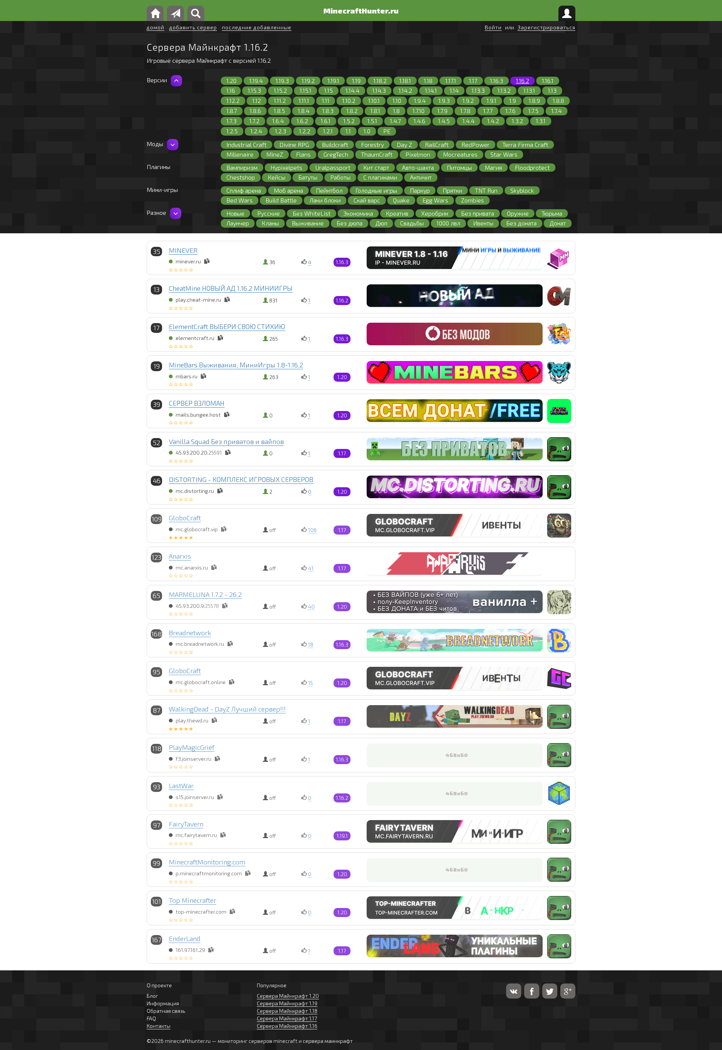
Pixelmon (417, 154)
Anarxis (180, 556)
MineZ (274, 154)
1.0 (367, 130)
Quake (401, 200)
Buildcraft (335, 144)
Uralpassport (332, 167)
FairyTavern (186, 824)
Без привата (477, 213)
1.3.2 (517, 120)
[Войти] (566, 13)
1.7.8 (465, 110)
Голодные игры (376, 190)
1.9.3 (444, 100)
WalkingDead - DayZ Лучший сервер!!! (227, 709)
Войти (493, 27)
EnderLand (184, 938)
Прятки (452, 190)
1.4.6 (419, 120)
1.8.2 (352, 110)
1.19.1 (333, 80)
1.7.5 (533, 110)
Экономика (358, 213)
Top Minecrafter (192, 900)
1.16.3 (496, 80)
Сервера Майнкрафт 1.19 (287, 1003)
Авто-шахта (418, 167)
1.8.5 (279, 110)
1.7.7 (488, 110)
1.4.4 (469, 120)
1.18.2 (380, 80)
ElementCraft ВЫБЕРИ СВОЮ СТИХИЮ (227, 326)
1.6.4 (278, 120)
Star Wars (503, 154)
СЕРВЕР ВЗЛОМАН (196, 403)
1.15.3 (254, 90)
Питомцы (459, 167)
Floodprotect (532, 167)
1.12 (256, 100)
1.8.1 (375, 110)
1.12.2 (233, 100)
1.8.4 (303, 110)
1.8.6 (255, 110)
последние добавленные (256, 27)
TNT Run (486, 190)
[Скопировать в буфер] (206, 261)
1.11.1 (304, 100)
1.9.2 (468, 100)
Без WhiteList (312, 213)
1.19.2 (308, 80)
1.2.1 (328, 130)
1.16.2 (522, 80)
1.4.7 (395, 120)
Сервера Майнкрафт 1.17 (287, 1018)
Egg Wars (435, 200)
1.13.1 (529, 90)
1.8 (396, 110)
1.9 (512, 100)
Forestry (372, 144)
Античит (421, 177)
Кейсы (276, 177)
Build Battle (281, 200)
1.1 (348, 130)
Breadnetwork (190, 632)
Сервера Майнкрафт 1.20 (288, 996)
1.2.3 (280, 130)
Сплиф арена (243, 190)
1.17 (473, 80)
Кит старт (376, 167)
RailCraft (437, 144)
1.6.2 (302, 120)
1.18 (428, 80)
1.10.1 (374, 100)
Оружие (518, 213)
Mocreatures (460, 154)
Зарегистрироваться (546, 27)
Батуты (307, 177)
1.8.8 (558, 100)
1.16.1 (548, 80)
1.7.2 (254, 120)
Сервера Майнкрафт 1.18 (287, 1011)
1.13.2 (504, 90)
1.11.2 (280, 100)
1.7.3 (231, 120)
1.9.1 (491, 100)
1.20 (231, 80)
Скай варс (366, 200)
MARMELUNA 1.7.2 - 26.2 (205, 594)
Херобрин (434, 213)
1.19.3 (282, 80)
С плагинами (380, 177)
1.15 (328, 90)
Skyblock (522, 190)
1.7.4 (556, 110)
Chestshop (240, 177)
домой (155, 27)
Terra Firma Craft (525, 144)
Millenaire (239, 154)
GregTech (335, 154)
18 (310, 644)
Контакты (158, 1026)
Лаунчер (237, 223)
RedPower (475, 144)
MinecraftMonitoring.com (207, 862)
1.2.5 (232, 130)
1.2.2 (304, 130)
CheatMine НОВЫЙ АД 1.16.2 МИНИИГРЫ (231, 288)
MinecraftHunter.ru (361, 10)
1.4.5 (444, 120)
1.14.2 (405, 90)
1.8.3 (328, 110)
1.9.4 (420, 100)
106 (312, 530)
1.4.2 (493, 120)
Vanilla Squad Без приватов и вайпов (226, 441)
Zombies (472, 200)
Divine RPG (294, 144)
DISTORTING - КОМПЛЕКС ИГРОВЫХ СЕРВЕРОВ (241, 479)
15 (310, 683)
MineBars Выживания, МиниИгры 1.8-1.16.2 (236, 365)
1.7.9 (442, 110)
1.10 (397, 100)
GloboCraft (185, 518)
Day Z (404, 144)
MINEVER (183, 250)
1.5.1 (372, 120)
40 (311, 606)
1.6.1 (326, 120)
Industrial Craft (246, 144)
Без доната (521, 223)
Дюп (381, 223)
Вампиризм (242, 167)
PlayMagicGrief (191, 747)
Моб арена (288, 190)
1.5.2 (349, 120)
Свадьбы (412, 223)
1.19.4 (256, 80)
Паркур (420, 190)
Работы (340, 177)
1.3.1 (541, 120)
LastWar (181, 785)
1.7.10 (419, 110)
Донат (557, 223)
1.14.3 (379, 90)
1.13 (552, 90)
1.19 (356, 80)
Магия (493, 167)
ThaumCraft (377, 154)
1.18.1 (405, 80)
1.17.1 (450, 80)
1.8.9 (534, 100)
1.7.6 (510, 110)
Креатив (397, 213)
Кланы (270, 223)
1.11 (325, 100)
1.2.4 (256, 130)
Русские (268, 213)
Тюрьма (552, 213)
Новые (235, 213)
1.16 (230, 90)
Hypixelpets (286, 167)
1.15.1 (305, 90)
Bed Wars (239, 200)
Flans (303, 154)
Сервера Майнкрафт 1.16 (287, 1026)
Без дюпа (350, 223)
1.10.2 (348, 100)
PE (386, 130)
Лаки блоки (325, 200)
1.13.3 (478, 90)
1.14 (454, 90)
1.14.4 (352, 90)
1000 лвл (448, 223)
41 (311, 568)
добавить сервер (193, 27)
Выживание (308, 223)
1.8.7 (231, 110)
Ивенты (483, 223)
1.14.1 (431, 90)
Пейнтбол (329, 190)
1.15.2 (280, 90)
